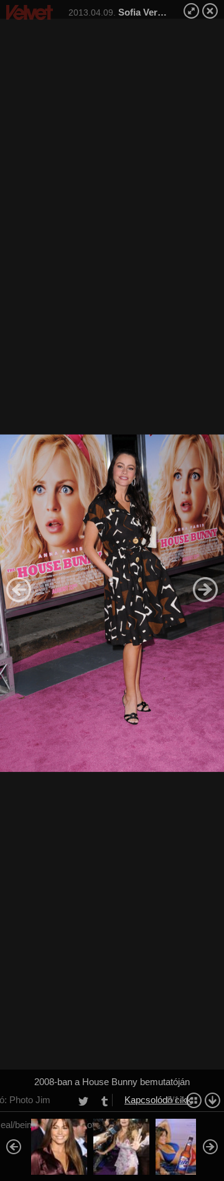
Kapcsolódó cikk (158, 1099)
